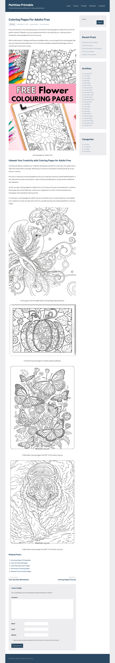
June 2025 (87, 106)
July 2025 (87, 104)
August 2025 (88, 102)
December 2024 (89, 120)
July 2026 (87, 76)
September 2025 (89, 99)
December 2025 (88, 92)
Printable (84, 6)
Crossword (102, 6)
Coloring (75, 6)
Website (13, 635)
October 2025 (88, 97)
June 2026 (87, 78)
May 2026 (86, 80)
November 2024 (89, 123)
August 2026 (88, 73)
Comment (14, 597)
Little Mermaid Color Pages (20, 566)
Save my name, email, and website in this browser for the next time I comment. (36, 640)
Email (13, 629)
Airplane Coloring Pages (89, 54)
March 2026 (87, 85)
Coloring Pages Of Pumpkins (21, 560)
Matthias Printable (21, 5)
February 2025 (88, 116)
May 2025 (86, 109)
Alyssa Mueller (34, 24)
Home (69, 6)
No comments (44, 24)
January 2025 (88, 118)
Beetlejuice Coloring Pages (90, 42)
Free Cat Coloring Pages (19, 563)
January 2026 (88, 90)
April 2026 (87, 83)
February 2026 (88, 87)
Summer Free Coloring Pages (21, 571)
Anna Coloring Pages (88, 51)
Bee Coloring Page (87, 45)
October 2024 (88, 125)
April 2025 (87, 111)
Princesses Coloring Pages (20, 568)
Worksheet (92, 6)
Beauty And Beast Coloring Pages (92, 48)
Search (84, 19)
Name (13, 623)
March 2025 (87, 113)
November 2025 (89, 95)
